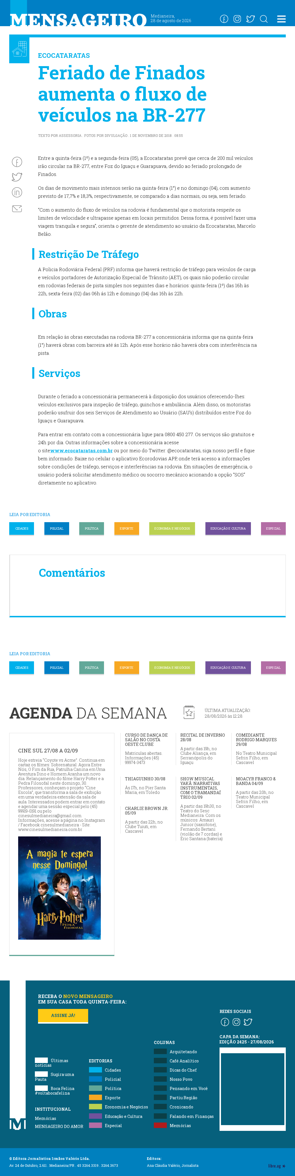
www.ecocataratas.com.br (81, 450)
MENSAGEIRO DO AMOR (59, 1126)
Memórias (45, 1118)
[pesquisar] (263, 19)
